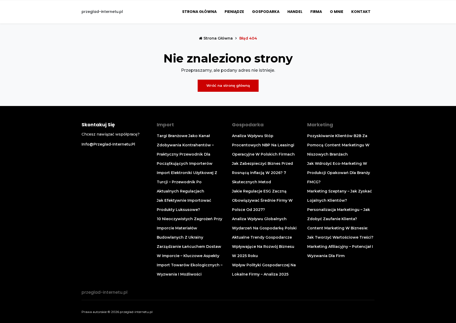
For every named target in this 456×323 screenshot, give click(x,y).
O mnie (336, 11)
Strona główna (199, 11)
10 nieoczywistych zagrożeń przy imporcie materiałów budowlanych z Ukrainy (189, 228)
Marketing (320, 124)
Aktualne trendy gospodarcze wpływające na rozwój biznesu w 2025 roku (263, 246)
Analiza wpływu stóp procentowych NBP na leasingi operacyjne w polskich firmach (263, 145)
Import (165, 124)
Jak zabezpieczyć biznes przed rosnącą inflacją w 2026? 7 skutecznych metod (262, 172)
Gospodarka (265, 11)
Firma (316, 11)
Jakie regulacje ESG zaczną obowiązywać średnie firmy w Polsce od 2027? (262, 200)
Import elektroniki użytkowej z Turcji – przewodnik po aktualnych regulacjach (187, 182)
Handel (294, 11)
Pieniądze (234, 11)
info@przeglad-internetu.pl (108, 144)
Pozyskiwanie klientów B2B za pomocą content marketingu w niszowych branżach (338, 145)
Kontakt (360, 11)
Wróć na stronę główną (228, 85)
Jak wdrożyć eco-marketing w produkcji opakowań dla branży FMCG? (338, 172)
